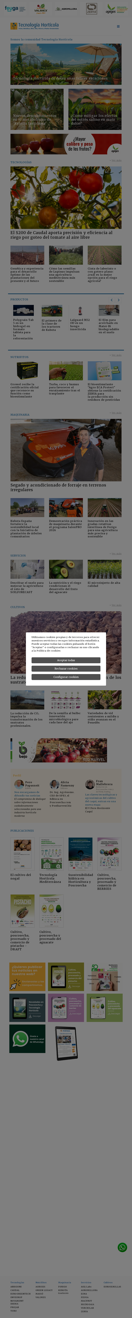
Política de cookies (49, 650)
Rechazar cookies (66, 668)
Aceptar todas (66, 660)
